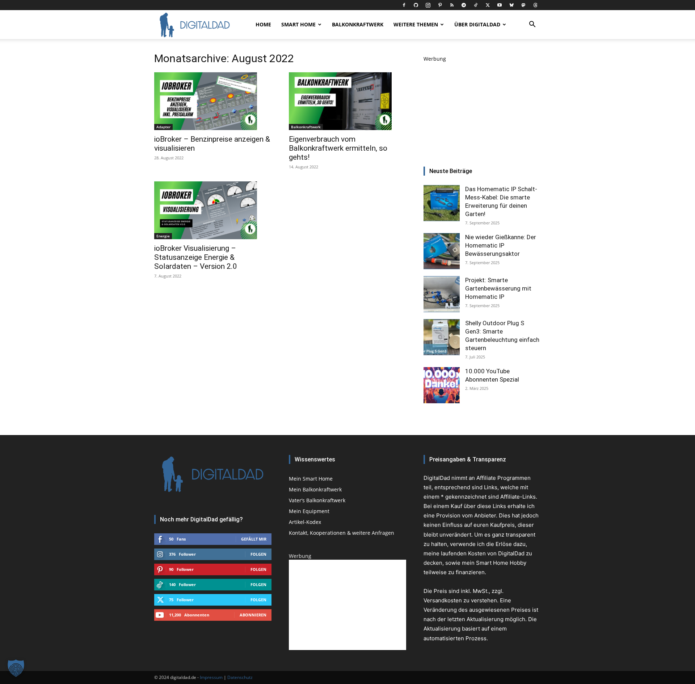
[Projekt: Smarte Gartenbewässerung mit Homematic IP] (442, 294)
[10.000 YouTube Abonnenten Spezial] (442, 385)
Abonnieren (253, 615)
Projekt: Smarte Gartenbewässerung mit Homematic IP (498, 288)
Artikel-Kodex (305, 522)
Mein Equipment (309, 511)
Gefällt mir (253, 539)
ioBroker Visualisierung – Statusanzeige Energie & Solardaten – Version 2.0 (195, 257)
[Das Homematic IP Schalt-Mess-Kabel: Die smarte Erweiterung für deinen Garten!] (442, 203)
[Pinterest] (439, 5)
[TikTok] (475, 5)
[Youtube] (499, 5)
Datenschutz (240, 677)
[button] (532, 25)
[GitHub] (415, 5)
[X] (487, 5)
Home (263, 24)
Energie (163, 235)
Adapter (163, 126)
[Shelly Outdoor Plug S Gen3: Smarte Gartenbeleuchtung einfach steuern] (442, 337)
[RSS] (451, 5)
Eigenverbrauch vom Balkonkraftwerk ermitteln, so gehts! (338, 148)
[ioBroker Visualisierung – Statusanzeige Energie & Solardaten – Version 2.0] (212, 210)
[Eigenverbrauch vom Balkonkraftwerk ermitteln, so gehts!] (347, 101)
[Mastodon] (523, 5)
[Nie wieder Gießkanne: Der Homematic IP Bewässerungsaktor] (442, 251)
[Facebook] (404, 5)
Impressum (211, 677)
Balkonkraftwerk (357, 24)
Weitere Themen (415, 24)
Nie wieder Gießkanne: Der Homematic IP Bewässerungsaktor (500, 245)
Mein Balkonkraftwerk (315, 489)
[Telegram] (463, 5)
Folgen (258, 554)
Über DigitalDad (477, 24)
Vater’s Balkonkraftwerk (317, 500)
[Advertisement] (482, 108)
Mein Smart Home (311, 478)
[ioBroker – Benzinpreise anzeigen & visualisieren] (212, 101)
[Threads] (535, 5)
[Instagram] (427, 5)
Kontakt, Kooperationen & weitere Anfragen (341, 532)
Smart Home (298, 24)
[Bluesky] (511, 5)
